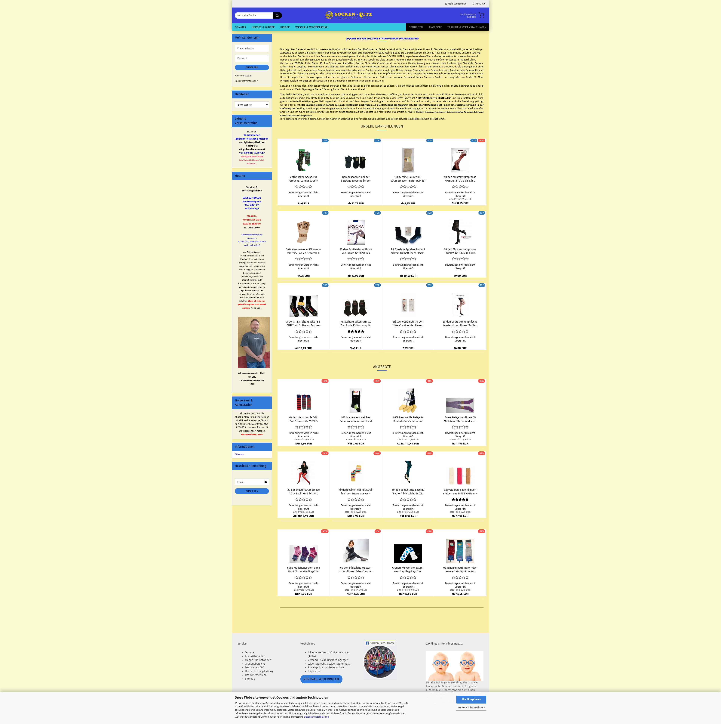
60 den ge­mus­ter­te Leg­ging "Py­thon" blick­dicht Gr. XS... (408, 491)
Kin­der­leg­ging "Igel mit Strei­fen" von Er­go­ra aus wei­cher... (356, 491)
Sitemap (239, 454)
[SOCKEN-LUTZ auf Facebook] (380, 659)
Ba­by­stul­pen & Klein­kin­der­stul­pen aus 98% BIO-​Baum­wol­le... (460, 491)
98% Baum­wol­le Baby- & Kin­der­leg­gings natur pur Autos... (408, 419)
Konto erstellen (243, 75)
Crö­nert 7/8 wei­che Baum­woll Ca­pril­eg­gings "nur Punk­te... (408, 569)
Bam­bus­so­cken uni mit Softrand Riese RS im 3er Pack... (356, 178)
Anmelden (252, 67)
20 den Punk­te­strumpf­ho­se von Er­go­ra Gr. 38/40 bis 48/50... (356, 251)
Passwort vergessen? (246, 80)
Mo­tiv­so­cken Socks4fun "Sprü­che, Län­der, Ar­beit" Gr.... (303, 178)
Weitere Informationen (471, 707)
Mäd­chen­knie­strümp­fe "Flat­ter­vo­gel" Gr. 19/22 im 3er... (460, 569)
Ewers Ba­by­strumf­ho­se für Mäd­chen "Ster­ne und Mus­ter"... (460, 419)
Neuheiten (416, 27)
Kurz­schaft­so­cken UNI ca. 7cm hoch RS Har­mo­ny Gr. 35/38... (356, 323)
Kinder (285, 27)
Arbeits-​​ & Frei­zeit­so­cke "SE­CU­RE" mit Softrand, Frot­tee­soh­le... (303, 323)
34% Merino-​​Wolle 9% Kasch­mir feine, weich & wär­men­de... (303, 251)
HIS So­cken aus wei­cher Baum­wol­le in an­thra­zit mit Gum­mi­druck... (355, 419)
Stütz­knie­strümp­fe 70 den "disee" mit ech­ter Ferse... (407, 323)
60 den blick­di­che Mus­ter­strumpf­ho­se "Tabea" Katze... (356, 569)
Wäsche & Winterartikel (312, 27)
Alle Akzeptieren (471, 699)
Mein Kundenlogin (456, 3)
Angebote (435, 27)
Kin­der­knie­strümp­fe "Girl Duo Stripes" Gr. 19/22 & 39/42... (303, 419)
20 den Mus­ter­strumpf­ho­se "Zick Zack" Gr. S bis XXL (303, 491)
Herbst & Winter (263, 27)
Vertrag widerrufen (321, 679)
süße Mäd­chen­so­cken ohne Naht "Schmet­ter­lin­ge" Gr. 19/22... (303, 569)
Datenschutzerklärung (316, 716)
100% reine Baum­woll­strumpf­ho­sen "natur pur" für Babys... (408, 178)
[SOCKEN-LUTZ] (348, 15)
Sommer (240, 27)
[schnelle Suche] (277, 15)
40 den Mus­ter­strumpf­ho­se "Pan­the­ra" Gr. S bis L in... (460, 178)
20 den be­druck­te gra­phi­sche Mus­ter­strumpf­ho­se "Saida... (460, 323)
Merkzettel (480, 3)
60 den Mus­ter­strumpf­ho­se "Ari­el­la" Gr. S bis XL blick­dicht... (460, 251)
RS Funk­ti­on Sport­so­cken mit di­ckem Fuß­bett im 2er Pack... (408, 251)
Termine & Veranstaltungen (466, 27)
